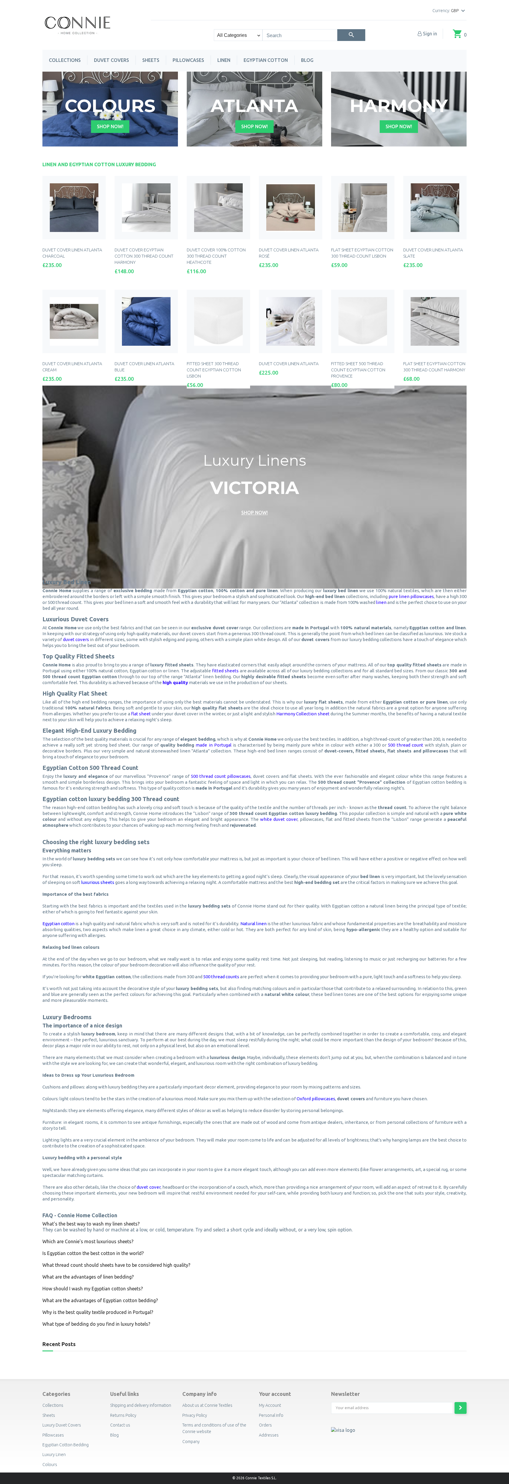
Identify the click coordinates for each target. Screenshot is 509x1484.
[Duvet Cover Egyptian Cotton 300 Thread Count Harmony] (146, 207)
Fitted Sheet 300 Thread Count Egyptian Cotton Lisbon (214, 369)
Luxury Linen (54, 1454)
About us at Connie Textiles (207, 1405)
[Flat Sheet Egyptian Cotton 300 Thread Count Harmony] (435, 321)
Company (191, 1441)
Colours (49, 1464)
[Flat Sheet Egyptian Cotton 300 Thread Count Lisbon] (362, 207)
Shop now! (110, 126)
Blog (307, 60)
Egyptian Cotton (266, 60)
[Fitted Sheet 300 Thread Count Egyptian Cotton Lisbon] (218, 321)
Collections (65, 60)
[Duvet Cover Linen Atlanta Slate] (435, 207)
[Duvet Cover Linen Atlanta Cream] (74, 321)
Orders (265, 1425)
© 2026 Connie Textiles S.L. (254, 1478)
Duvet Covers (111, 60)
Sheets (150, 60)
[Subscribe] (461, 1408)
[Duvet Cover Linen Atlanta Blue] (146, 321)
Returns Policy (123, 1415)
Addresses (269, 1435)
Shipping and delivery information (140, 1405)
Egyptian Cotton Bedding (65, 1444)
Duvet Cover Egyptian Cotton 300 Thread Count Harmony (144, 256)
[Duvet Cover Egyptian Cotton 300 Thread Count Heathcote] (218, 207)
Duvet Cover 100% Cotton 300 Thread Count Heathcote (216, 256)
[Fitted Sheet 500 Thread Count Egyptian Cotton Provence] (362, 321)
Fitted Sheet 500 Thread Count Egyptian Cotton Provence (358, 369)
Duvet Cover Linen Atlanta (289, 363)
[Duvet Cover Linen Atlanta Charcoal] (74, 207)
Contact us (120, 1425)
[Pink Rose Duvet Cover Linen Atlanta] (290, 207)
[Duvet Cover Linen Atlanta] (290, 321)
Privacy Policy (194, 1415)
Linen (223, 60)
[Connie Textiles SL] (77, 24)
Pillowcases (188, 60)
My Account (270, 1405)
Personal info (271, 1415)
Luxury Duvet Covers (61, 1425)
